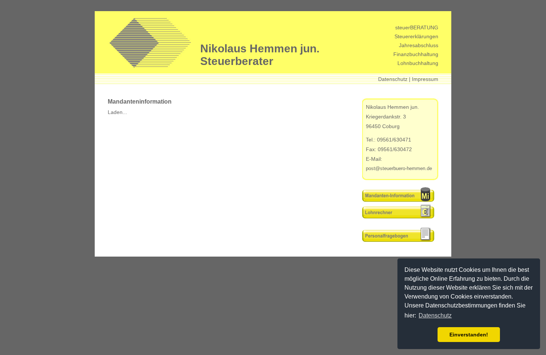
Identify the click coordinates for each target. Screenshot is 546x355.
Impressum (425, 79)
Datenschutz (392, 79)
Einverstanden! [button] (468, 335)
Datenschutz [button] (435, 315)
